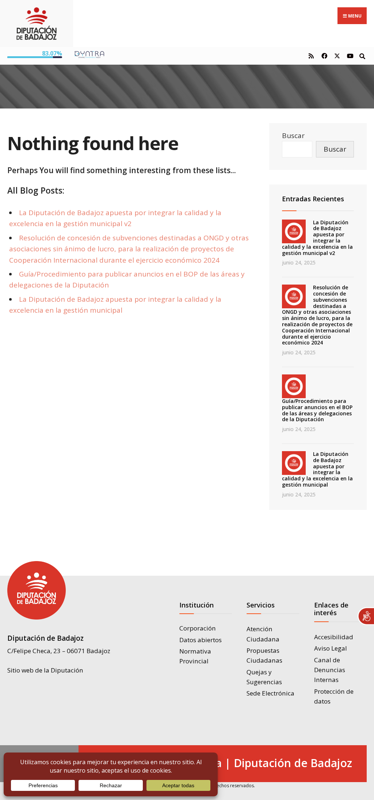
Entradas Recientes (313, 198)
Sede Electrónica (270, 693)
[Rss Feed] (311, 55)
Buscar (293, 135)
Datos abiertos (200, 640)
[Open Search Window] (362, 55)
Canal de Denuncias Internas (329, 670)
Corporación (197, 628)
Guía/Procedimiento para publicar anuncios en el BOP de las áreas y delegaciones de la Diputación (317, 410)
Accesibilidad (333, 637)
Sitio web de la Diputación (45, 670)
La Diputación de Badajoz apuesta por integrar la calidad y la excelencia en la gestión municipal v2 (317, 237)
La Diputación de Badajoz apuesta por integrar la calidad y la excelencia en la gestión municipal (317, 469)
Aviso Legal (330, 648)
